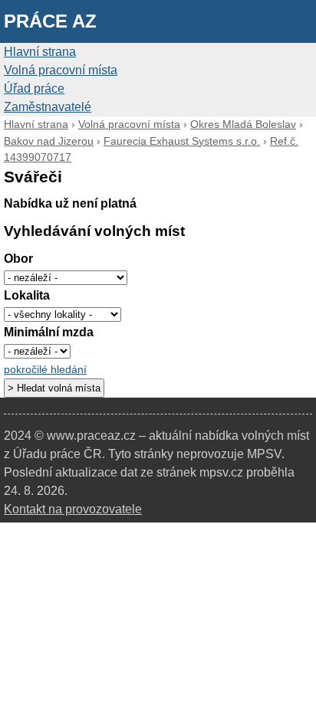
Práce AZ (50, 21)
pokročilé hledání (45, 369)
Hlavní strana (40, 51)
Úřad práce (34, 88)
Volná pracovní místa (60, 70)
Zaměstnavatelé (47, 106)
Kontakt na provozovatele (73, 509)
